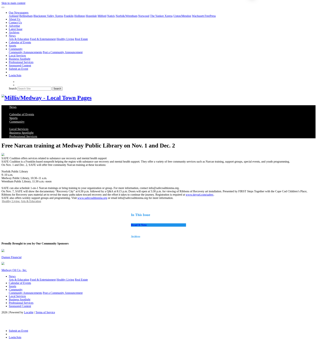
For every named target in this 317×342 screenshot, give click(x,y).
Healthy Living (65, 39)
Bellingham (26, 15)
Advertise (14, 25)
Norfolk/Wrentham (126, 15)
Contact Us (15, 22)
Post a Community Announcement (63, 52)
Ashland (14, 15)
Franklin (69, 15)
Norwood (143, 15)
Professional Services (21, 62)
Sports (12, 45)
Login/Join (15, 75)
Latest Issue (15, 29)
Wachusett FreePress (204, 15)
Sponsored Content (20, 65)
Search (13, 88)
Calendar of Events (20, 42)
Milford (102, 15)
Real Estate (81, 39)
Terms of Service (45, 312)
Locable (28, 312)
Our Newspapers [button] (18, 12)
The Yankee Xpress (161, 15)
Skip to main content (13, 3)
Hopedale (91, 15)
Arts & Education (19, 39)
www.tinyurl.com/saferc (200, 194)
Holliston (79, 15)
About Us (14, 19)
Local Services (17, 55)
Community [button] (16, 49)
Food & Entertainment (43, 39)
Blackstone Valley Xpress (48, 15)
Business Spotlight (19, 58)
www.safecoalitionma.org (92, 197)
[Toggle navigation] (2, 7)
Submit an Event (18, 68)
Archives (14, 32)
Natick (111, 15)
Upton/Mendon (182, 15)
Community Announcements (25, 52)
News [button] (12, 35)
